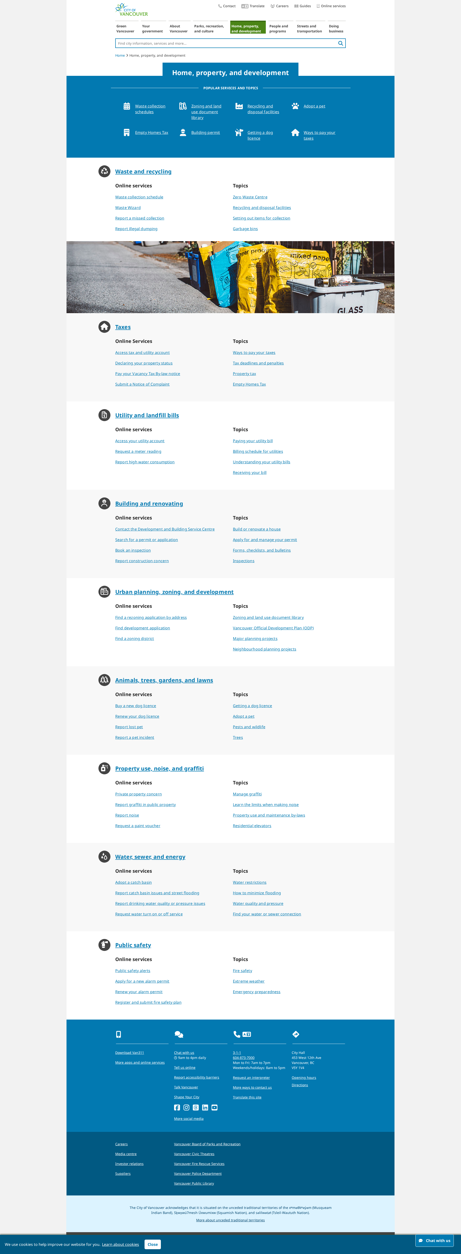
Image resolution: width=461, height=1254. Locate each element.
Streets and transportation (309, 28)
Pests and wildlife (249, 726)
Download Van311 (129, 1052)
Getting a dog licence (260, 135)
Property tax (244, 373)
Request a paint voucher (137, 825)
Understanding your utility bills (261, 462)
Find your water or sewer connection (267, 914)
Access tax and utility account (142, 352)
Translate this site (247, 1097)
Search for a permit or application (146, 539)
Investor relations (129, 1163)
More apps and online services (140, 1062)
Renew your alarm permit (139, 991)
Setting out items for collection (261, 218)
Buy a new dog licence (135, 705)
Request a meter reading (138, 451)
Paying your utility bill (253, 440)
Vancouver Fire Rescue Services (199, 1163)
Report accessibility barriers (196, 1077)
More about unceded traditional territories (230, 1220)
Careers (282, 6)
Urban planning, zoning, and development (174, 592)
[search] (341, 43)
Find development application (142, 628)
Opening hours (304, 1077)
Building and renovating (149, 503)
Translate (257, 6)
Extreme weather (249, 981)
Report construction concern (142, 560)
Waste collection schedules (150, 108)
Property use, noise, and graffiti (159, 768)
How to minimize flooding (257, 893)
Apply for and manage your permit (265, 539)
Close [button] (153, 1244)
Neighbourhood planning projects (264, 649)
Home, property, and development (246, 28)
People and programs (278, 28)
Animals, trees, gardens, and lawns (164, 680)
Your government (152, 28)
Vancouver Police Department (198, 1173)
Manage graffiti (247, 794)
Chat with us (184, 1052)
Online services (333, 6)
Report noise (127, 815)
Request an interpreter (251, 1077)
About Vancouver (179, 28)
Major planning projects (255, 638)
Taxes (123, 327)
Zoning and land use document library (206, 111)
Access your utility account (139, 440)
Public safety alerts (132, 970)
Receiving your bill (250, 472)
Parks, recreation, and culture (209, 28)
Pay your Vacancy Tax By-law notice (147, 373)
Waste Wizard (128, 207)
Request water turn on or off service (149, 914)
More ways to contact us (252, 1087)
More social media (189, 1118)
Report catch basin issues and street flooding (157, 893)
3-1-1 (237, 1052)
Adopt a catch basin (133, 882)
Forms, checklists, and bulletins (262, 550)
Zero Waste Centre (250, 197)
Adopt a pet (314, 106)
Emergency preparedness (257, 991)
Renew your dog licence (137, 716)
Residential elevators (252, 825)
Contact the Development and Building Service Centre (165, 529)
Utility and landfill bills (147, 415)
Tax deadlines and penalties (258, 363)
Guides (305, 6)
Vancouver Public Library (194, 1183)
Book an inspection (133, 550)
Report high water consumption (145, 462)
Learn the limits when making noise (266, 804)
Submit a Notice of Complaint (142, 384)
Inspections (244, 560)
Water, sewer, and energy (150, 856)
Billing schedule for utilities (258, 451)
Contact (229, 6)
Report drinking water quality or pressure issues (160, 903)
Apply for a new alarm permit (142, 981)
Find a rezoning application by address (151, 617)
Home (120, 55)
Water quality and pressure (258, 903)
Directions (300, 1085)
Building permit (205, 132)
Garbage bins (245, 228)
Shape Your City (186, 1097)
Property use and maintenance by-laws (269, 815)
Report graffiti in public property (145, 804)
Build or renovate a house (257, 529)
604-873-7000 (244, 1057)
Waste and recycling (143, 171)
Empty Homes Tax (151, 132)
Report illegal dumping (136, 228)
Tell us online (184, 1067)
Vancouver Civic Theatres (194, 1154)
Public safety (133, 945)
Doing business (336, 28)
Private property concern (138, 794)
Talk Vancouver (186, 1087)
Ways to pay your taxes (320, 135)
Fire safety (242, 970)
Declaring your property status (144, 363)
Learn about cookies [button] (120, 1244)
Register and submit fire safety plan (148, 1002)
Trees (238, 737)
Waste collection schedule (139, 197)
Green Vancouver (125, 28)
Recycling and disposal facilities (263, 108)
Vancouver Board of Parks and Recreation (207, 1144)
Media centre (126, 1154)
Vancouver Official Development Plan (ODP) (273, 628)
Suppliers (123, 1173)
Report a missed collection (139, 218)
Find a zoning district (134, 638)
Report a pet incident (134, 737)
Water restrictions (250, 882)
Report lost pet (129, 726)
